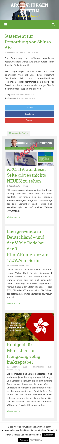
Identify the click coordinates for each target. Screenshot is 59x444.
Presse (18, 94)
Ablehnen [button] (24, 440)
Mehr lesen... (36, 440)
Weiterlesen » (13, 217)
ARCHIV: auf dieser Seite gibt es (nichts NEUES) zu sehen (26, 175)
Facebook (29, 114)
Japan (34, 98)
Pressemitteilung (28, 94)
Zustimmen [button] (48, 435)
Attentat (28, 98)
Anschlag (20, 98)
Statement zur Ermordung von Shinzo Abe (28, 42)
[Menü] (5, 24)
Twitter (29, 108)
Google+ (29, 120)
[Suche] (53, 24)
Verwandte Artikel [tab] (20, 133)
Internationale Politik (42, 367)
